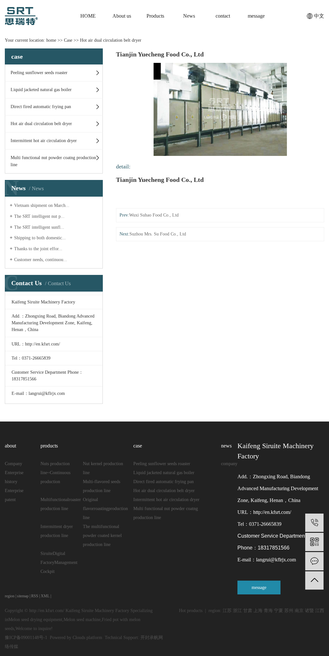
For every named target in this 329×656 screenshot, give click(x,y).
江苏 (227, 610)
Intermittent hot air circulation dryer (44, 140)
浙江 (237, 610)
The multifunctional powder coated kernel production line (102, 535)
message (256, 16)
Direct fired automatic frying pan (41, 106)
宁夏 (278, 610)
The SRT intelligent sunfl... (39, 227)
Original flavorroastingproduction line (105, 508)
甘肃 (247, 610)
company (229, 463)
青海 (268, 610)
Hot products (190, 610)
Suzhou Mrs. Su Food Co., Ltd (157, 234)
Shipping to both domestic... (40, 237)
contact (223, 16)
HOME (88, 16)
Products (155, 16)
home (51, 40)
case (137, 445)
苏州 (288, 610)
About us (121, 16)
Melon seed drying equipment (35, 619)
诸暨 (309, 610)
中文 (319, 16)
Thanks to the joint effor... (38, 248)
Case (68, 40)
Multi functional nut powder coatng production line (53, 161)
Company (13, 463)
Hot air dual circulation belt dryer (110, 40)
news (226, 445)
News (189, 16)
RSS (34, 596)
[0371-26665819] (314, 523)
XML (45, 596)
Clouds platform (87, 637)
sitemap (23, 596)
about (10, 445)
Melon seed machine (82, 619)
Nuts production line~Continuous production (55, 472)
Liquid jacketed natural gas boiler (41, 89)
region (9, 596)
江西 (319, 610)
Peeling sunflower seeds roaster (39, 72)
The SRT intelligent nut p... (39, 216)
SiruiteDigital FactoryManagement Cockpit (58, 562)
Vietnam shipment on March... (41, 205)
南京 (299, 610)
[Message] (314, 561)
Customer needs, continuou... (40, 259)
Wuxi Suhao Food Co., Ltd (154, 215)
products (49, 445)
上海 (257, 610)
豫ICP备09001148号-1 (26, 637)
